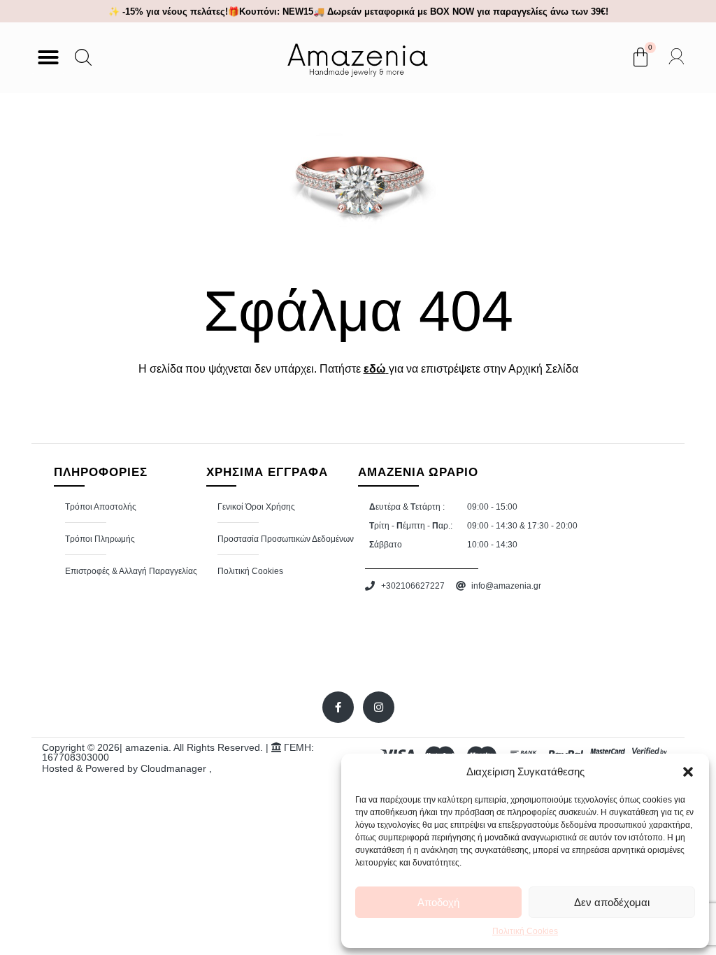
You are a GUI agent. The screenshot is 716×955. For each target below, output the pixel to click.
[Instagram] (378, 707)
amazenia (147, 747)
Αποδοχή (438, 902)
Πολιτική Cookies (525, 931)
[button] (688, 772)
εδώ (375, 369)
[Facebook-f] (338, 707)
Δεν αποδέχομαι (612, 902)
